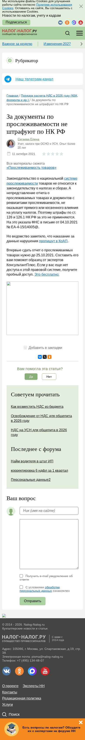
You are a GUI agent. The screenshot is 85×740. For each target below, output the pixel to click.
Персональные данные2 (31, 479)
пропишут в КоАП (53, 241)
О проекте (10, 686)
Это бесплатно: (46, 274)
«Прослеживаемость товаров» (31, 167)
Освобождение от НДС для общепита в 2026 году (41, 418)
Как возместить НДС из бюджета (37, 406)
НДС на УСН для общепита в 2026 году (39, 432)
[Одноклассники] (49, 357)
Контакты (9, 692)
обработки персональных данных (40, 588)
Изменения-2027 (57, 44)
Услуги (7, 704)
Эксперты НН (34, 686)
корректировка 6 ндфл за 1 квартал (39, 470)
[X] (45, 357)
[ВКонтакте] (40, 357)
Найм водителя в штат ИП (32, 461)
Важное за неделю (17, 44)
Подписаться (16, 22)
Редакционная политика (21, 698)
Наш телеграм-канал (34, 79)
